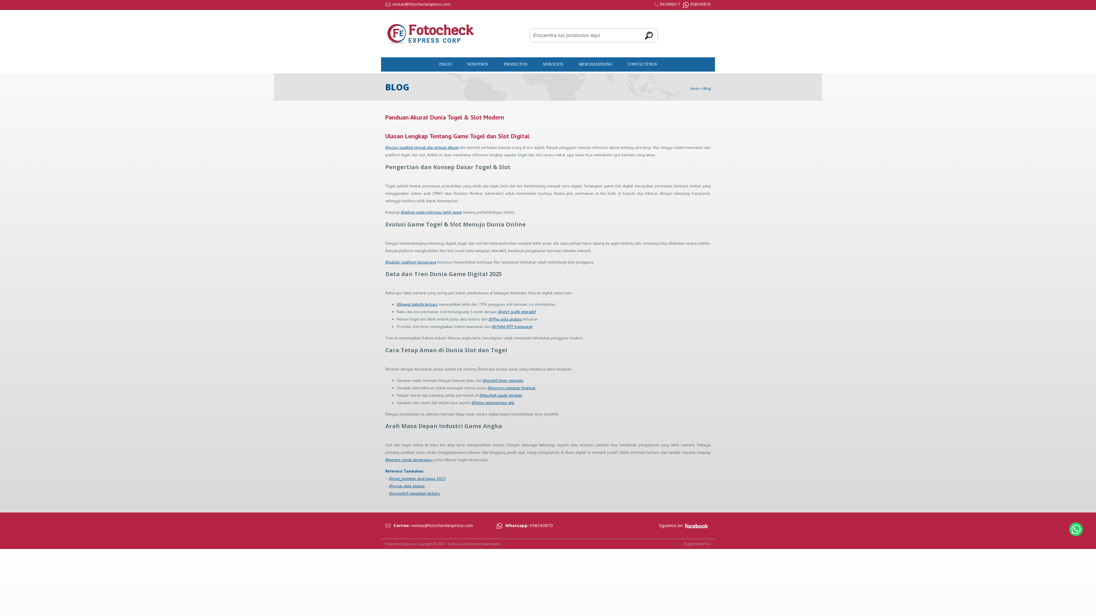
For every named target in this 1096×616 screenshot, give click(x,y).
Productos (515, 64)
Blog (707, 88)
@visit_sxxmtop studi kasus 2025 (417, 478)
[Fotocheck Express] (431, 50)
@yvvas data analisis (407, 486)
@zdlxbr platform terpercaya (410, 262)
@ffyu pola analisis (505, 319)
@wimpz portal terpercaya (408, 459)
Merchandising (595, 64)
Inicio (445, 64)
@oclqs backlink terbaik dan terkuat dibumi (422, 147)
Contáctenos (642, 64)
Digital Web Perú (697, 544)
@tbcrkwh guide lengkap (501, 395)
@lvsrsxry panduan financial (511, 387)
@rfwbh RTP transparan (512, 326)
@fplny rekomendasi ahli (493, 402)
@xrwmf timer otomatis (503, 380)
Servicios (553, 64)
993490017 (670, 4)
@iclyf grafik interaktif (517, 311)
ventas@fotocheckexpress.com (421, 4)
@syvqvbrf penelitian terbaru (414, 493)
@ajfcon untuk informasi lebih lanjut (431, 212)
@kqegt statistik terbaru (417, 304)
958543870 (700, 4)
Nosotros (477, 64)
